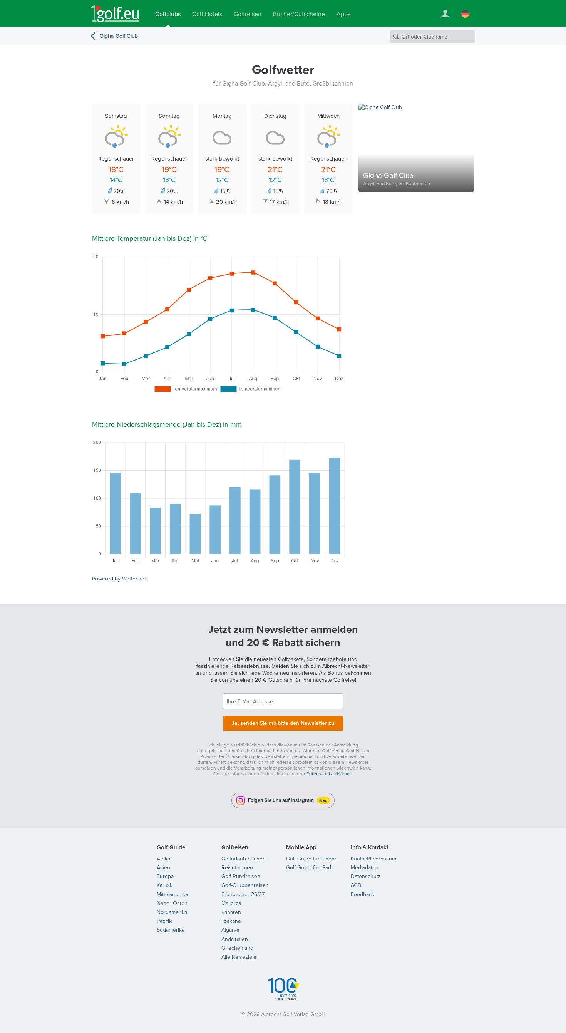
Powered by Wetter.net (119, 578)
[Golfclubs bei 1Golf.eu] (115, 13)
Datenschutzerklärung (329, 773)
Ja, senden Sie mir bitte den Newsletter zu (283, 723)
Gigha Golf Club (119, 36)
